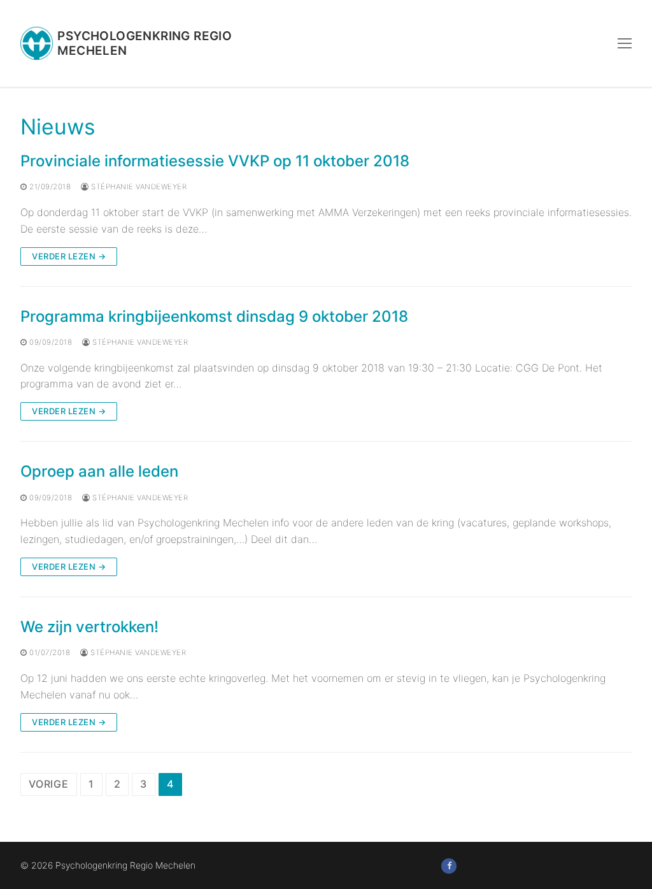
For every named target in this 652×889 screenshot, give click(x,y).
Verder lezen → (69, 256)
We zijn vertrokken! (89, 627)
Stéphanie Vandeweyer (138, 186)
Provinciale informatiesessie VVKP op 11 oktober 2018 (214, 161)
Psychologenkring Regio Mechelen (144, 43)
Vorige (49, 783)
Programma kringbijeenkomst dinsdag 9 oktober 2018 (214, 316)
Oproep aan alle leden (99, 471)
